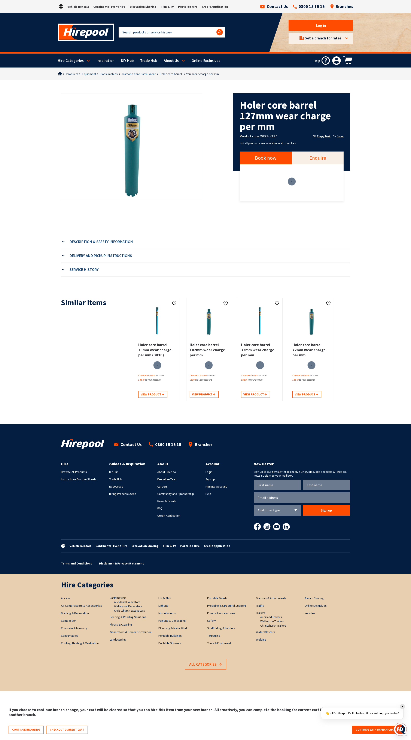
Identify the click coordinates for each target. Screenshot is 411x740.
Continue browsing (26, 729)
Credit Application (215, 7)
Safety (211, 621)
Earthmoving (118, 598)
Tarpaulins (213, 636)
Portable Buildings (170, 636)
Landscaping (118, 639)
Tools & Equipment (219, 643)
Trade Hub (148, 60)
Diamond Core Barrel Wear (139, 74)
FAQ (159, 508)
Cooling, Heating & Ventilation (80, 643)
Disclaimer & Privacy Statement (121, 563)
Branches (344, 6)
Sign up (210, 479)
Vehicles (310, 613)
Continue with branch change (377, 729)
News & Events (166, 501)
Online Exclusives (206, 60)
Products (72, 74)
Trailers (260, 613)
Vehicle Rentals (78, 7)
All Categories (203, 664)
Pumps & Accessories (221, 613)
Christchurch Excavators (129, 610)
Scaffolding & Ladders (221, 628)
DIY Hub (127, 60)
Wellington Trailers (272, 621)
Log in (321, 25)
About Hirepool (167, 472)
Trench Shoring (314, 598)
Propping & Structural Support (226, 606)
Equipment (89, 74)
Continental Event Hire (109, 7)
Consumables (109, 74)
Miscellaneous (167, 613)
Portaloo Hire (188, 7)
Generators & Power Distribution (131, 632)
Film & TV (167, 7)
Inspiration (106, 60)
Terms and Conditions (76, 563)
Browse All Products (74, 472)
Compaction (68, 621)
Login (209, 472)
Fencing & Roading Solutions (128, 617)
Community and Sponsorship (175, 494)
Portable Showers (170, 643)
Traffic (260, 606)
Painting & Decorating (172, 621)
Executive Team (167, 479)
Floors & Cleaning (121, 624)
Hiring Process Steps (122, 494)
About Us (171, 60)
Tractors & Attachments (271, 598)
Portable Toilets (217, 598)
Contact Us (277, 6)
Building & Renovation (75, 613)
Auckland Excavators (127, 602)
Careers (162, 486)
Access (65, 598)
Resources (116, 486)
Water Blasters (265, 632)
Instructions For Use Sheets (79, 479)
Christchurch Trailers (273, 625)
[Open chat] (400, 729)
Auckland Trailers (271, 617)
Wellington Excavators (128, 606)
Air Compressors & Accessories (81, 606)
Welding (261, 639)
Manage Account (216, 486)
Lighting (163, 606)
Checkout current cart (67, 729)
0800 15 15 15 (312, 6)
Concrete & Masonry (74, 628)
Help (208, 494)
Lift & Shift (164, 598)
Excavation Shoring (143, 7)
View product (151, 394)
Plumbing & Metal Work (173, 628)
